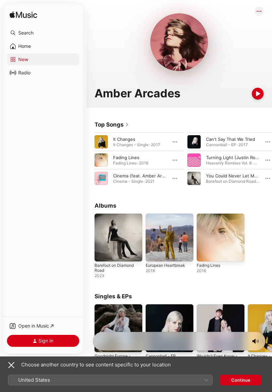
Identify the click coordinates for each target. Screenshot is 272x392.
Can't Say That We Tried (230, 139)
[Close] (11, 365)
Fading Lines (126, 157)
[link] (112, 124)
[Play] (258, 94)
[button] (43, 33)
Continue (240, 380)
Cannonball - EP (161, 355)
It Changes (124, 139)
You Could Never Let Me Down (238, 175)
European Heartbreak (165, 265)
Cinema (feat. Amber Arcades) (144, 175)
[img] (23, 15)
